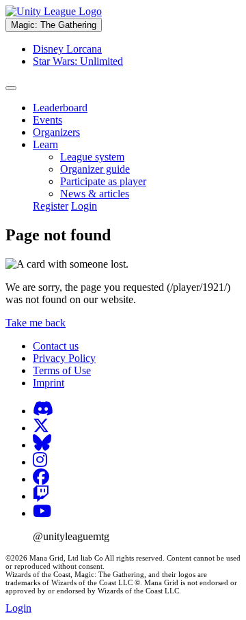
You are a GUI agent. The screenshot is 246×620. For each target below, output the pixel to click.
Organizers (56, 132)
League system (92, 157)
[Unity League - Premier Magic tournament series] (53, 11)
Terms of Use (62, 370)
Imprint (48, 383)
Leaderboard (60, 107)
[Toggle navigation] (10, 88)
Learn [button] (45, 144)
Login (84, 206)
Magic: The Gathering (53, 25)
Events (47, 120)
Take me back (35, 322)
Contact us (56, 346)
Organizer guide (95, 169)
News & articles (94, 193)
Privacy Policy (64, 358)
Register (50, 206)
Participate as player (103, 181)
